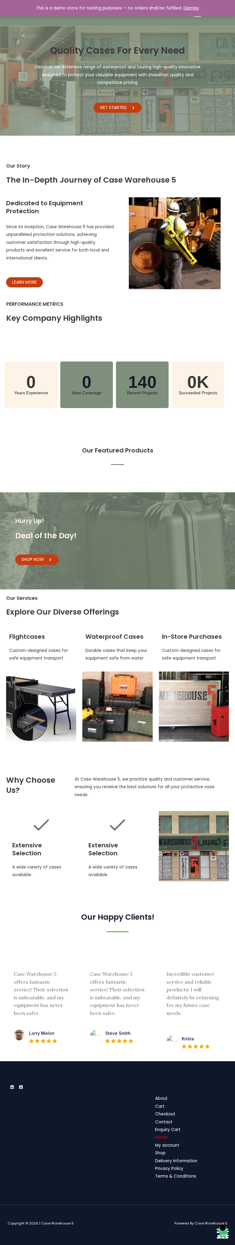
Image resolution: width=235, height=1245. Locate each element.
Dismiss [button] (191, 8)
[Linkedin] (12, 1087)
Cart (160, 1106)
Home (161, 1137)
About (161, 1098)
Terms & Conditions (175, 1176)
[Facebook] (21, 1087)
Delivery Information (176, 1161)
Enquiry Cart (168, 1130)
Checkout (165, 1114)
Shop (160, 1153)
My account (167, 1145)
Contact (164, 1122)
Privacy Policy (169, 1168)
